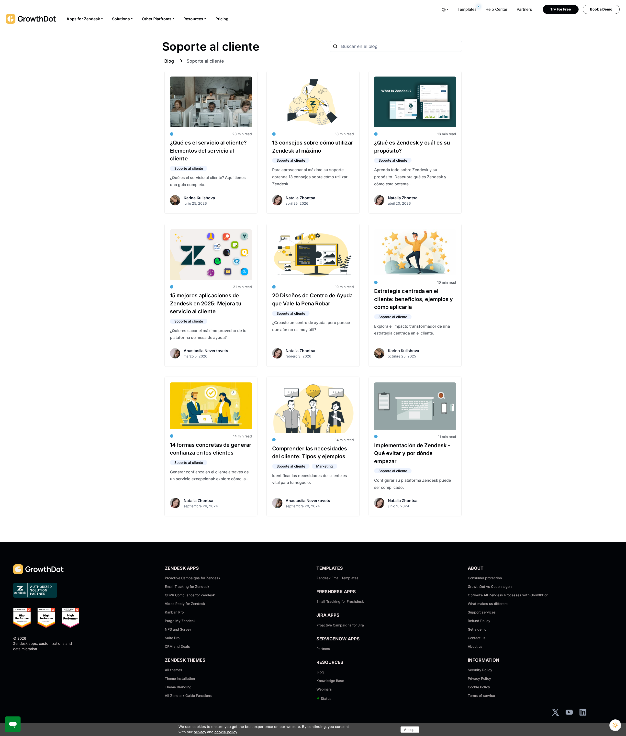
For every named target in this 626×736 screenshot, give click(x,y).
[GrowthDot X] (555, 712)
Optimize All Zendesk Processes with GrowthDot (508, 595)
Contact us (476, 638)
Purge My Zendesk (180, 621)
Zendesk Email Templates (337, 578)
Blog (169, 61)
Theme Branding (178, 687)
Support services (482, 612)
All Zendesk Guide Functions (188, 695)
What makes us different (488, 604)
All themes (173, 670)
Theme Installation (180, 678)
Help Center (496, 9)
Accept (410, 729)
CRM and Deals (177, 646)
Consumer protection (485, 578)
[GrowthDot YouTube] (569, 712)
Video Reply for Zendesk (185, 604)
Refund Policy (479, 621)
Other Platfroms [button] (156, 18)
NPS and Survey (178, 629)
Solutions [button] (121, 18)
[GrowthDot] (31, 19)
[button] (445, 9)
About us (475, 646)
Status (323, 698)
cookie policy (225, 732)
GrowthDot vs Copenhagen (490, 586)
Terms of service (481, 695)
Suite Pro (172, 638)
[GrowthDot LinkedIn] (582, 712)
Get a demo (477, 629)
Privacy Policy (479, 678)
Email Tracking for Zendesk (187, 586)
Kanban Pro (174, 612)
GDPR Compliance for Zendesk (190, 595)
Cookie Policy (479, 687)
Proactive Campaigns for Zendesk (192, 578)
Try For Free (560, 9)
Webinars (324, 689)
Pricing (221, 18)
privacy (200, 732)
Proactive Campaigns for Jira (340, 625)
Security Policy (480, 670)
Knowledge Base (330, 681)
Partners (524, 9)
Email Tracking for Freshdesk (340, 601)
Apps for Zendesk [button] (83, 18)
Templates (467, 9)
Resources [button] (193, 18)
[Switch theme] (615, 725)
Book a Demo (601, 9)
